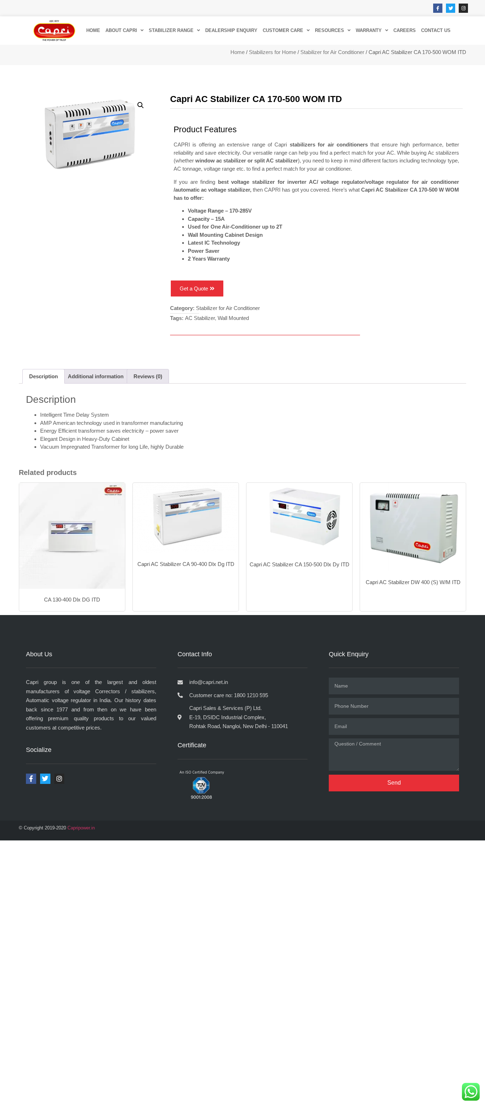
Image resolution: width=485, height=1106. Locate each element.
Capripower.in (81, 827)
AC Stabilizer (200, 318)
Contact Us (436, 30)
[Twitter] (450, 8)
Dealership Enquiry (231, 30)
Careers (404, 30)
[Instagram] (463, 8)
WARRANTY (369, 30)
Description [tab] (43, 376)
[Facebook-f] (437, 8)
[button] (140, 105)
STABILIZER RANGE (171, 30)
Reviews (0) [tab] (147, 376)
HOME (93, 30)
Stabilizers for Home (272, 52)
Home (237, 52)
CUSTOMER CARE (283, 30)
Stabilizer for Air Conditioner (332, 52)
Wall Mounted (233, 318)
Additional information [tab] (96, 376)
